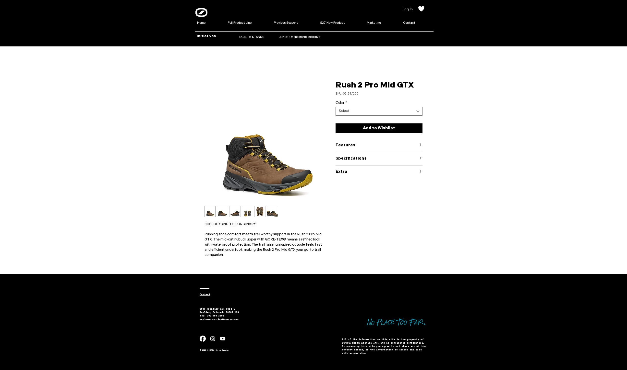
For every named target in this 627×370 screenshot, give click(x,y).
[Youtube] (223, 339)
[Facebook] (203, 339)
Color (341, 103)
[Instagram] (213, 339)
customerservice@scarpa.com (219, 319)
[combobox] (379, 111)
